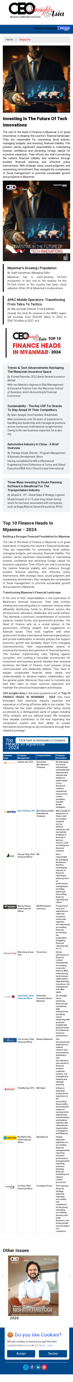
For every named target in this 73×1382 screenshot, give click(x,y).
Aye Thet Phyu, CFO (26, 811)
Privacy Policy (30, 1344)
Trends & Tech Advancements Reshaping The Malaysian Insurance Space (35, 369)
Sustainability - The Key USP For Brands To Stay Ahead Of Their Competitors (34, 408)
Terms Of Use (48, 1344)
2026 (12, 1318)
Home (9, 39)
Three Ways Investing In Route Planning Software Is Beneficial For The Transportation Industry (34, 486)
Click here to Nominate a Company (42, 740)
